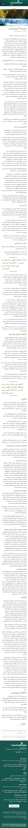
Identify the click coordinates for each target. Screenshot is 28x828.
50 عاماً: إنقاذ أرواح (9, 778)
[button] (14, 807)
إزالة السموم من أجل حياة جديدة (14, 766)
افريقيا (11, 801)
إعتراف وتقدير (12, 780)
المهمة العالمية (17, 778)
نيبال (14, 801)
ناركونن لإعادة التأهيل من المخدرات (19, 764)
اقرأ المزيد (11, 825)
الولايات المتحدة (15, 799)
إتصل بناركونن (17, 792)
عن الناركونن (24, 778)
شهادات (23, 769)
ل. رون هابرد (22, 724)
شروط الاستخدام (24, 812)
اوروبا (9, 799)
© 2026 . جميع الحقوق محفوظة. (19, 811)
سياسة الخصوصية (7, 811)
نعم (15, 825)
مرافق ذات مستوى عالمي (21, 780)
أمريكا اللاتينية (19, 801)
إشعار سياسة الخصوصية (15, 812)
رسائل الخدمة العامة (8, 792)
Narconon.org (23, 799)
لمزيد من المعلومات (22, 790)
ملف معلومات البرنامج (12, 790)
